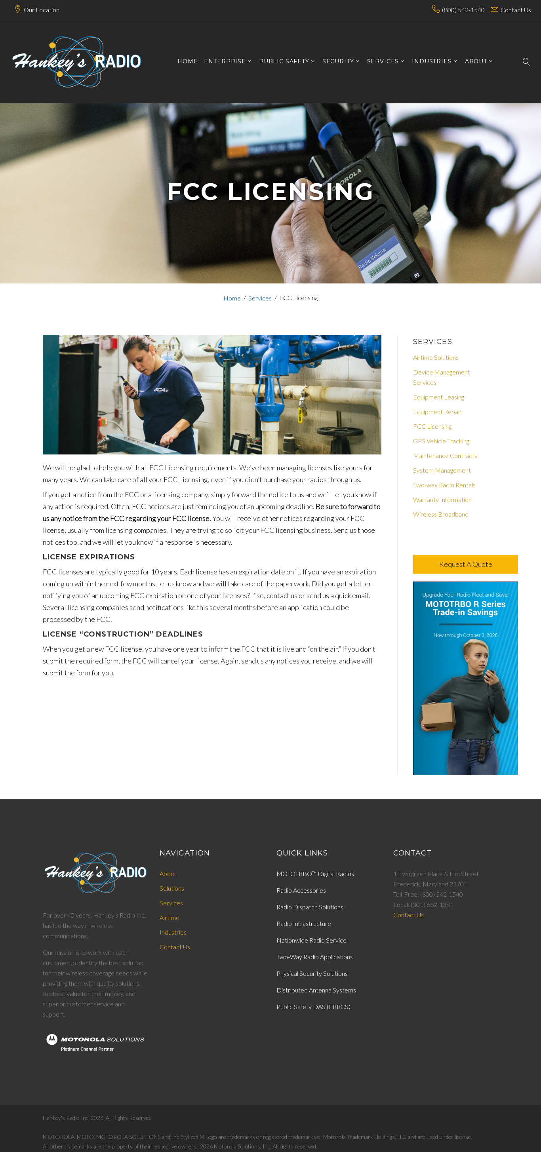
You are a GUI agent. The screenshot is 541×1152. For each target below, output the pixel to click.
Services (260, 298)
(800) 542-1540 (463, 9)
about (476, 61)
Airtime (169, 917)
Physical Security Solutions (312, 973)
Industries (431, 61)
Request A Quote (465, 564)
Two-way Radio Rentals (444, 485)
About (168, 873)
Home (187, 61)
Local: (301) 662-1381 (423, 904)
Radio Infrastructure (303, 923)
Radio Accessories (301, 890)
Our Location (41, 9)
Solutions (172, 888)
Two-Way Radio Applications (314, 956)
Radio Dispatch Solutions (309, 907)
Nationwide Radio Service (311, 940)
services (383, 61)
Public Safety (284, 61)
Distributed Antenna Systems (316, 990)
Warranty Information (442, 499)
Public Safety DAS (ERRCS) (313, 1006)
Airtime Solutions (436, 357)
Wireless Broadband (441, 514)
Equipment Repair (437, 411)
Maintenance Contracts (445, 455)
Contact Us (516, 9)
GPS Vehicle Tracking (441, 441)
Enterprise (225, 61)
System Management (442, 470)
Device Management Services (441, 377)
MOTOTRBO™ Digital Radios (315, 873)
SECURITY (338, 61)
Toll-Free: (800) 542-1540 (428, 894)
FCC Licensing (432, 426)
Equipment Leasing (438, 397)
